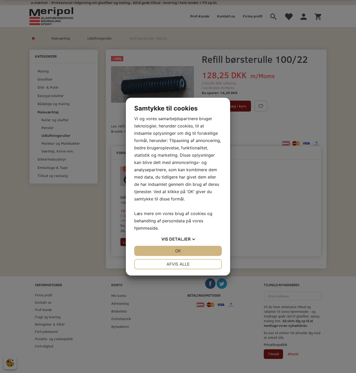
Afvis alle (178, 264)
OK (178, 250)
